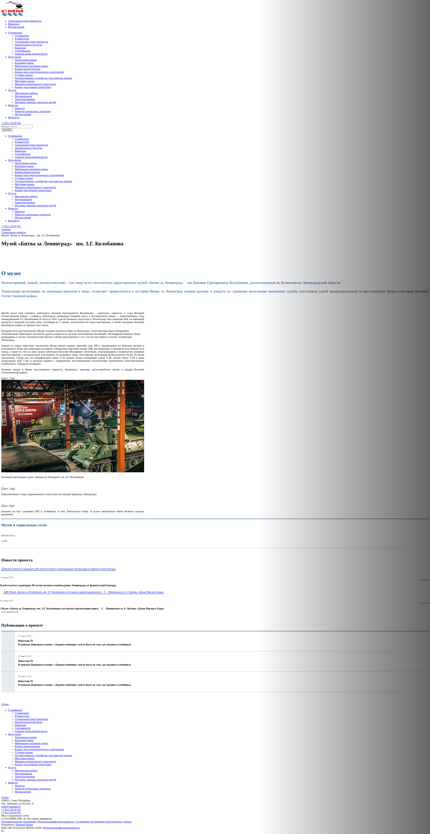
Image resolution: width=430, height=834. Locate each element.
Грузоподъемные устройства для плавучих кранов (43, 78)
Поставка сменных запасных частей (35, 102)
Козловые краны (24, 63)
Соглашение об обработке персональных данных (103, 821)
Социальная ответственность (24, 20)
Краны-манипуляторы (27, 69)
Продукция (14, 56)
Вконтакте (8, 535)
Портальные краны (26, 59)
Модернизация (23, 96)
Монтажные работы (26, 93)
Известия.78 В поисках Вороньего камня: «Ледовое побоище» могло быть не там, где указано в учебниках (74, 642)
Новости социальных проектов (33, 111)
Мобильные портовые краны (31, 66)
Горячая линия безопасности (31, 53)
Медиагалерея (16, 27)
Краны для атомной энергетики (33, 87)
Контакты (13, 117)
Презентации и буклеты (28, 44)
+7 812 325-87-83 (11, 812)
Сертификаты (23, 50)
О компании (15, 32)
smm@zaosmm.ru (10, 806)
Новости (13, 105)
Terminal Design (24, 824)
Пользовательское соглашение (18, 821)
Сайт (4, 541)
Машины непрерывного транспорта (35, 84)
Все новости (9, 612)
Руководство (22, 38)
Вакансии (13, 24)
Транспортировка (25, 99)
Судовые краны (24, 75)
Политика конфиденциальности (55, 821)
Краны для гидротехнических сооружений (39, 72)
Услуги (12, 90)
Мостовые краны (24, 81)
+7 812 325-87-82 (11, 123)
